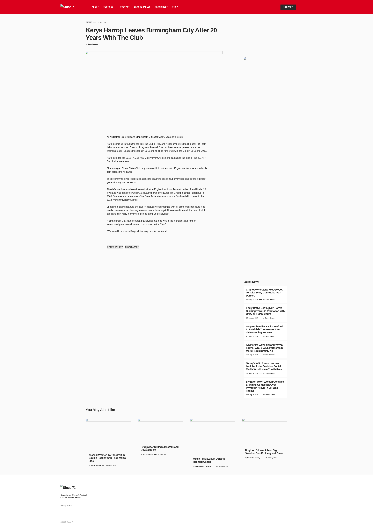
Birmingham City (144, 137)
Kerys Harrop (113, 137)
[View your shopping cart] (302, 7)
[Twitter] (309, 489)
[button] (310, 7)
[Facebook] (309, 486)
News (89, 22)
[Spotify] (309, 495)
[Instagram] (309, 492)
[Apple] (310, 498)
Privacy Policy (66, 506)
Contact (288, 7)
